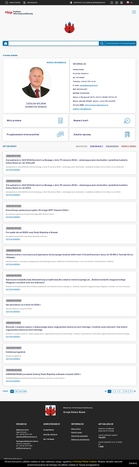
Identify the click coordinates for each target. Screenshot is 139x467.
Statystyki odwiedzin (79, 436)
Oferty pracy (128, 146)
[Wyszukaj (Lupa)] (102, 43)
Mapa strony (15, 3)
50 (21, 391)
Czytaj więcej (13, 170)
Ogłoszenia (112, 146)
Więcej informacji (82, 109)
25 (16, 391)
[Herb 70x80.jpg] (69, 27)
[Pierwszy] (106, 391)
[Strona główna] (5, 43)
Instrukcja (32, 3)
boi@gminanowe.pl (23, 448)
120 (126, 391)
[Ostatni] (135, 391)
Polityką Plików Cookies (85, 461)
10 (12, 391)
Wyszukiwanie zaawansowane (121, 43)
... (121, 391)
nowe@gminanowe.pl (89, 85)
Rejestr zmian (76, 432)
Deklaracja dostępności (80, 439)
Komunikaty (96, 146)
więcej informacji (56, 62)
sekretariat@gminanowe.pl (26, 437)
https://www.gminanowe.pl (96, 105)
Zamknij (133, 463)
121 (131, 391)
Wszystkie (82, 146)
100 (24, 391)
